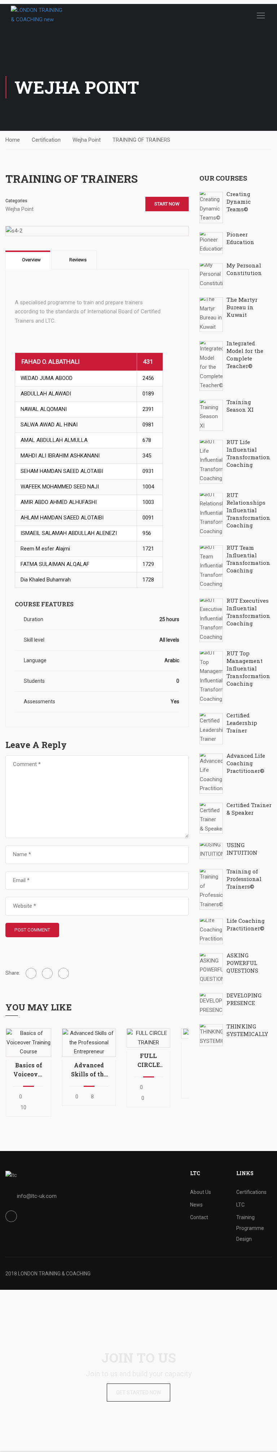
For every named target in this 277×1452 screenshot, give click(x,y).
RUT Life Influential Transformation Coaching (248, 453)
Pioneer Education (240, 238)
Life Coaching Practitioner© (246, 924)
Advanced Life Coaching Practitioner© (246, 763)
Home (12, 140)
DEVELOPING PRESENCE (244, 999)
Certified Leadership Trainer (242, 723)
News (196, 1205)
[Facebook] (31, 973)
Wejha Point (86, 140)
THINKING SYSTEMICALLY (247, 1030)
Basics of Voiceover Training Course (28, 1070)
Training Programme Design (250, 1228)
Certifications (251, 1192)
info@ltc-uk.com (37, 1196)
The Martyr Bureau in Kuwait (242, 307)
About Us (200, 1192)
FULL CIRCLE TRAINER (148, 1060)
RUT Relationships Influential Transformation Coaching (248, 510)
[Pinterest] (63, 973)
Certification (46, 140)
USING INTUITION (242, 848)
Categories (16, 200)
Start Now (167, 204)
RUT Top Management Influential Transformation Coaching (248, 668)
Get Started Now (138, 1392)
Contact (199, 1217)
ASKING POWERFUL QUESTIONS (242, 963)
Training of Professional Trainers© (244, 879)
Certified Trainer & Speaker (249, 808)
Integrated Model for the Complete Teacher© (245, 354)
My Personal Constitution (244, 269)
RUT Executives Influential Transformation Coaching (248, 612)
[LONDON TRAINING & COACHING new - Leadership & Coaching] (38, 15)
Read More (28, 1042)
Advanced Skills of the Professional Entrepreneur (89, 1070)
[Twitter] (47, 973)
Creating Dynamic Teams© (239, 201)
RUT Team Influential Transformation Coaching (248, 559)
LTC (240, 1205)
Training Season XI (240, 405)
